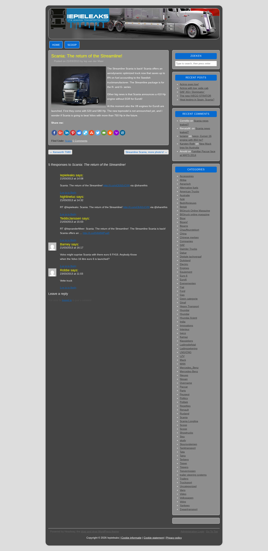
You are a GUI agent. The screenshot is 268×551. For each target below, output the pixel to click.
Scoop (72, 44)
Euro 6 (183, 275)
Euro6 (183, 279)
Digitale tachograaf (190, 256)
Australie (185, 195)
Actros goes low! (189, 84)
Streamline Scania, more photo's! (146, 152)
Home (56, 44)
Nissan (184, 379)
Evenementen (188, 283)
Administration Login (192, 531)
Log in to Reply (68, 192)
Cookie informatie (131, 537)
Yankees (185, 505)
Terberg (184, 459)
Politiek (184, 402)
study (183, 440)
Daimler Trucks (188, 248)
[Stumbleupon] (91, 132)
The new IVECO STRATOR (195, 95)
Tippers (184, 467)
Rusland (184, 413)
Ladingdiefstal (188, 344)
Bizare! (184, 222)
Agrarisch (185, 183)
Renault (184, 409)
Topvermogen (188, 470)
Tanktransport (188, 448)
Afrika (183, 180)
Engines (184, 268)
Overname (186, 382)
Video (183, 493)
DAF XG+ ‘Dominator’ (192, 91)
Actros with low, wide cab (194, 88)
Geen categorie (189, 298)
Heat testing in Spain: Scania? (197, 99)
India (182, 321)
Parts (183, 390)
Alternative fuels (189, 187)
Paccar (184, 386)
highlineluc (67, 197)
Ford (182, 291)
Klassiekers (186, 340)
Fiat (182, 287)
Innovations (186, 325)
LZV (182, 356)
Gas (182, 294)
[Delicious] (85, 132)
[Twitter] (97, 132)
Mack (183, 359)
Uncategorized (188, 486)
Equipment (186, 271)
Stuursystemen (188, 444)
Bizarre (184, 225)
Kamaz (184, 336)
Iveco (183, 333)
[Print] (110, 132)
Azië (182, 199)
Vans (182, 490)
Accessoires (187, 176)
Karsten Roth (187, 143)
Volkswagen (186, 497)
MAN (182, 363)
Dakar (183, 252)
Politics (184, 398)
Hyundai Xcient (188, 317)
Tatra (183, 455)
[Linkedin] (66, 132)
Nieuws (184, 375)
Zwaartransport (188, 509)
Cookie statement (154, 537)
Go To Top (212, 531)
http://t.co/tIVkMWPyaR (96, 233)
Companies (186, 241)
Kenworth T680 (60, 152)
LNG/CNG (185, 352)
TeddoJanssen (70, 218)
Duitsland (185, 260)
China (183, 233)
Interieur (184, 329)
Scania (68, 140)
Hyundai (184, 310)
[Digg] (122, 132)
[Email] (104, 132)
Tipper (183, 463)
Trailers (184, 478)
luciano (184, 136)
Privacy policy (174, 537)
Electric (184, 264)
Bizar (183, 218)
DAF (182, 245)
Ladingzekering (188, 348)
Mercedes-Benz (189, 371)
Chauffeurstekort (189, 229)
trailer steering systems (193, 474)
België (183, 206)
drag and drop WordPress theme (100, 531)
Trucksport (186, 482)
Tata (182, 451)
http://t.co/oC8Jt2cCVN (116, 185)
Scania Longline (189, 421)
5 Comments (80, 140)
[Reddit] (79, 132)
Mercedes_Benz (189, 367)
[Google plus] (60, 132)
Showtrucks (186, 432)
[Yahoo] (116, 132)
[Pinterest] (73, 132)
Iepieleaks (67, 175)
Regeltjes (185, 405)
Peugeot (184, 394)
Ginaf (183, 302)
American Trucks (189, 191)
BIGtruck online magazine (194, 214)
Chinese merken (189, 237)
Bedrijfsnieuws (188, 202)
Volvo (183, 501)
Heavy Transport (189, 306)
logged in (67, 300)
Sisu (182, 436)
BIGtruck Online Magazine (195, 210)
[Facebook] (54, 132)
